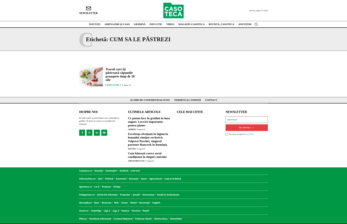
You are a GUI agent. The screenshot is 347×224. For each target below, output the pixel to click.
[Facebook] (82, 133)
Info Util (113, 85)
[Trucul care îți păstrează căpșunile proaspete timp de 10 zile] (91, 76)
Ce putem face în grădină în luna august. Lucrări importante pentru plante (149, 121)
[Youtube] (104, 133)
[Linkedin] (97, 133)
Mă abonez (245, 128)
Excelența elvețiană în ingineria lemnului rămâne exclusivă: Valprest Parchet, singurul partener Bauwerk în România (148, 139)
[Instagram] (89, 133)
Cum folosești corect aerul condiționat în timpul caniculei (147, 155)
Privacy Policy (248, 134)
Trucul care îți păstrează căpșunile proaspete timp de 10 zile (120, 74)
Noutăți (132, 149)
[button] (256, 24)
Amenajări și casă (136, 161)
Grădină (132, 129)
